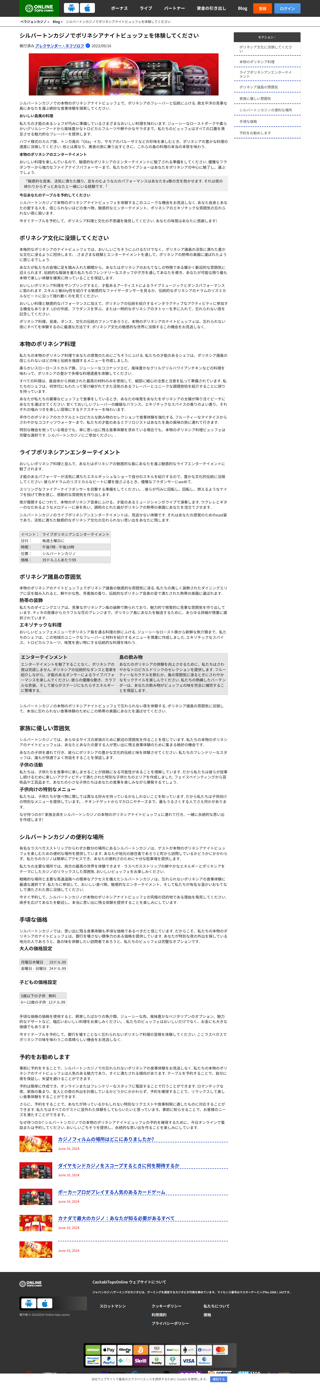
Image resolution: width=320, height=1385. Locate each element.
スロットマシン (113, 1306)
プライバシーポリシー (170, 1323)
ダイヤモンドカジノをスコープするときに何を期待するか (118, 1165)
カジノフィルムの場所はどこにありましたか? (106, 1139)
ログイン (287, 8)
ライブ (146, 8)
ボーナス (119, 8)
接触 (207, 1314)
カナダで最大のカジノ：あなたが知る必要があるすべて (116, 1218)
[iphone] (87, 8)
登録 (262, 8)
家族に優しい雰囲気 (255, 98)
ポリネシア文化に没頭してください (265, 48)
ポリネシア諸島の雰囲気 (258, 86)
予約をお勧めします (255, 132)
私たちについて (217, 1306)
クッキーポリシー (167, 1306)
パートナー (174, 8)
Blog (242, 8)
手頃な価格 (248, 121)
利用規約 (159, 1314)
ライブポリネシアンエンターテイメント (265, 74)
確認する (219, 1379)
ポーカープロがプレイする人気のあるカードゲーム (111, 1192)
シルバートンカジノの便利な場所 (265, 109)
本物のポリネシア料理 (257, 61)
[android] (71, 8)
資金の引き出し (211, 8)
